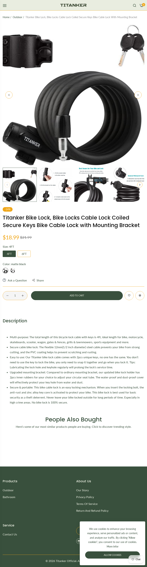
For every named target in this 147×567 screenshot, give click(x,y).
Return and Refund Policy (92, 510)
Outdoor (17, 17)
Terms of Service (87, 503)
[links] (79, 541)
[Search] (134, 5)
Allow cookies (112, 555)
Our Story (82, 490)
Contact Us (10, 534)
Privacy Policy (85, 497)
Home (6, 17)
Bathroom (9, 497)
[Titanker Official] (73, 5)
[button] (138, 95)
